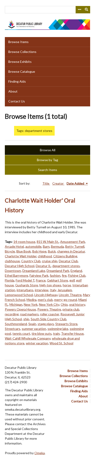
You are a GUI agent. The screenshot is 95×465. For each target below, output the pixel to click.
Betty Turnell (74, 246)
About (13, 91)
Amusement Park (72, 242)
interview (41, 290)
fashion (55, 275)
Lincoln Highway (45, 295)
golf (72, 280)
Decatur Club (68, 261)
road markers (29, 314)
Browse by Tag (47, 160)
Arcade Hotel (14, 246)
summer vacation (34, 329)
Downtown (13, 271)
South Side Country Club (48, 319)
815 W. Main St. (48, 242)
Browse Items (18, 42)
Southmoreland (16, 324)
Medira (31, 300)
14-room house (24, 242)
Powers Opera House (20, 309)
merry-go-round (65, 300)
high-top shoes (50, 285)
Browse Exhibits (20, 62)
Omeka (39, 453)
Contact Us (16, 101)
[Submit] (86, 9)
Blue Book (23, 251)
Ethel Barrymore (16, 275)
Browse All (47, 150)
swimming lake (58, 329)
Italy (53, 290)
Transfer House (72, 333)
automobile (33, 246)
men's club (45, 300)
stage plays (46, 324)
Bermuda (57, 246)
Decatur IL (43, 266)
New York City (49, 304)
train (56, 333)
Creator (58, 183)
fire (64, 275)
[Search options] (79, 9)
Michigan (15, 304)
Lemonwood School (19, 295)
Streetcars (12, 329)
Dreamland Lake (33, 271)
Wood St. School (61, 343)
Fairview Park (39, 275)
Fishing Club (77, 275)
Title (46, 183)
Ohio (64, 304)
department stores (66, 266)
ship (26, 319)
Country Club (31, 261)
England (76, 271)
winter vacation (37, 343)
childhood (45, 256)
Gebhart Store (57, 280)
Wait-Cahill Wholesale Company (27, 338)
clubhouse (12, 261)
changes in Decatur (71, 251)
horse (67, 285)
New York (31, 304)
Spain (32, 324)
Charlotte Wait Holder (20, 256)
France (41, 280)
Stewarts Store (66, 324)
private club (70, 309)
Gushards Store (26, 285)
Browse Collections (22, 52)
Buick (52, 251)
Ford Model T (25, 280)
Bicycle (10, 251)
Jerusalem (64, 290)
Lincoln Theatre (70, 295)
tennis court (21, 333)
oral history (77, 304)
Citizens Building (65, 256)
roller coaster (49, 314)
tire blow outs (42, 333)
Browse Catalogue (21, 71)
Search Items (47, 170)
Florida (9, 280)
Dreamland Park (58, 271)
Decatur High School (19, 266)
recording (12, 314)
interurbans (25, 290)
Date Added (76, 183)
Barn (46, 246)
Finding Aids (17, 81)
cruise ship (49, 261)
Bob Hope (39, 251)
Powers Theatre (49, 309)
